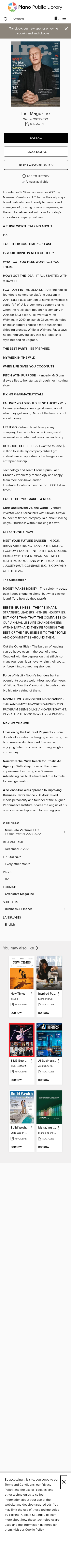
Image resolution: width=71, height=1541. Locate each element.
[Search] (5, 19)
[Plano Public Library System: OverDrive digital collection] (35, 7)
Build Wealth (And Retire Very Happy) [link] (20, 1128)
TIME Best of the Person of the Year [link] (20, 1061)
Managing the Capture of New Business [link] (47, 1128)
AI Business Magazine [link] (47, 1061)
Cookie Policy (34, 1530)
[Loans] (56, 19)
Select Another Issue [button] (35, 165)
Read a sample (36, 152)
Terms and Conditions (20, 1485)
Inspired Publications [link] (47, 994)
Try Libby (15, 29)
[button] (36, 138)
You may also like (19, 948)
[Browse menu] (64, 18)
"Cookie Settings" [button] (32, 1515)
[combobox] (27, 19)
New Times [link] (18, 994)
